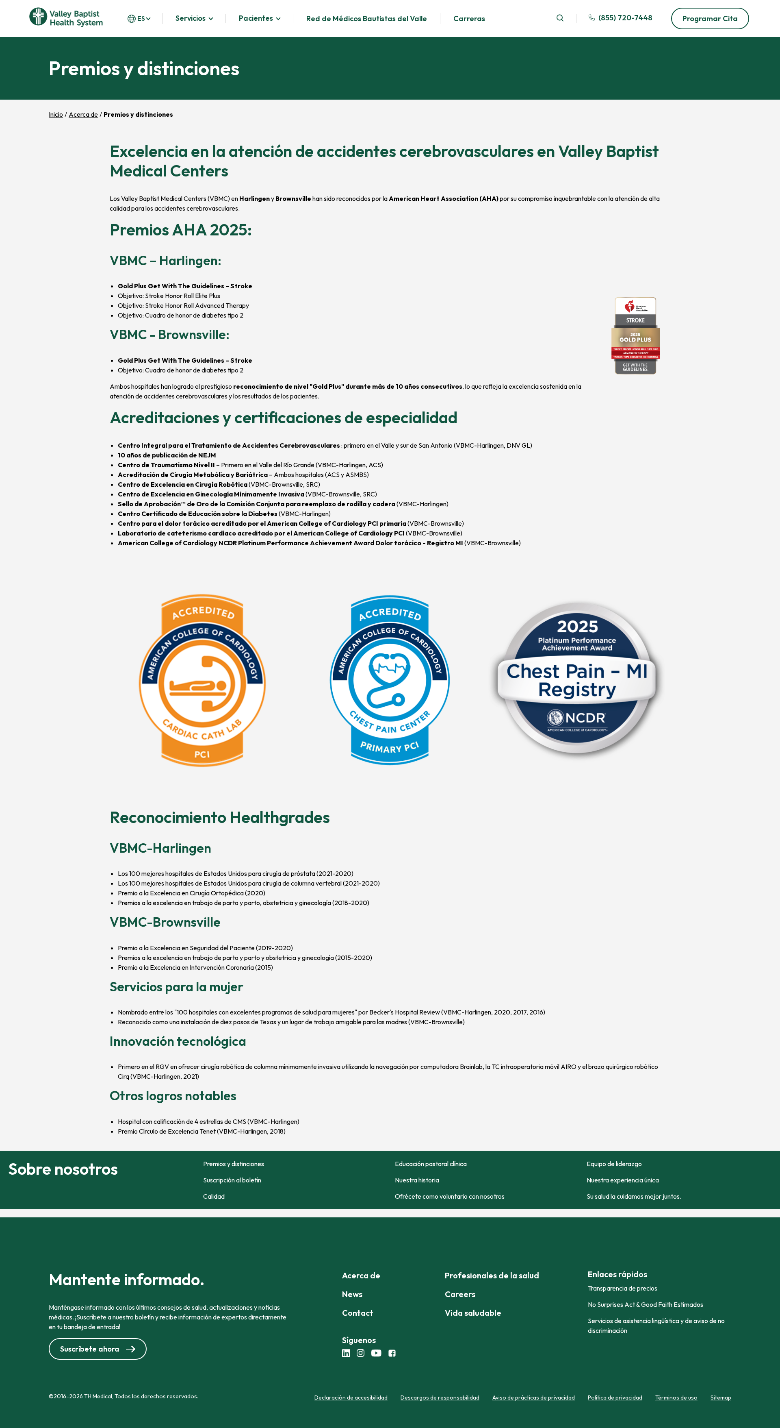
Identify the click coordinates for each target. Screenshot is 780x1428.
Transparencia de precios (622, 1288)
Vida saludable (473, 1313)
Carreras (469, 18)
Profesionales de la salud (492, 1275)
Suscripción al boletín (232, 1180)
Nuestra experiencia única (623, 1180)
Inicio (56, 114)
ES (141, 18)
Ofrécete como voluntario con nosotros (450, 1196)
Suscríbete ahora (89, 1349)
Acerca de (83, 114)
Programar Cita (710, 18)
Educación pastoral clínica (431, 1164)
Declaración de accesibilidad (351, 1397)
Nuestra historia (417, 1180)
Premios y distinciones (233, 1164)
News (352, 1294)
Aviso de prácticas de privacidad (533, 1397)
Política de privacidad (615, 1397)
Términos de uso (676, 1397)
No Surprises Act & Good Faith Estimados (645, 1304)
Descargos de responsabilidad (440, 1397)
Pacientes (256, 18)
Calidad (214, 1196)
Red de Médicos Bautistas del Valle (366, 18)
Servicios (191, 18)
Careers (460, 1294)
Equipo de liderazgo (614, 1164)
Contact (357, 1313)
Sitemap (721, 1397)
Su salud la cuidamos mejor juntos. (634, 1196)
